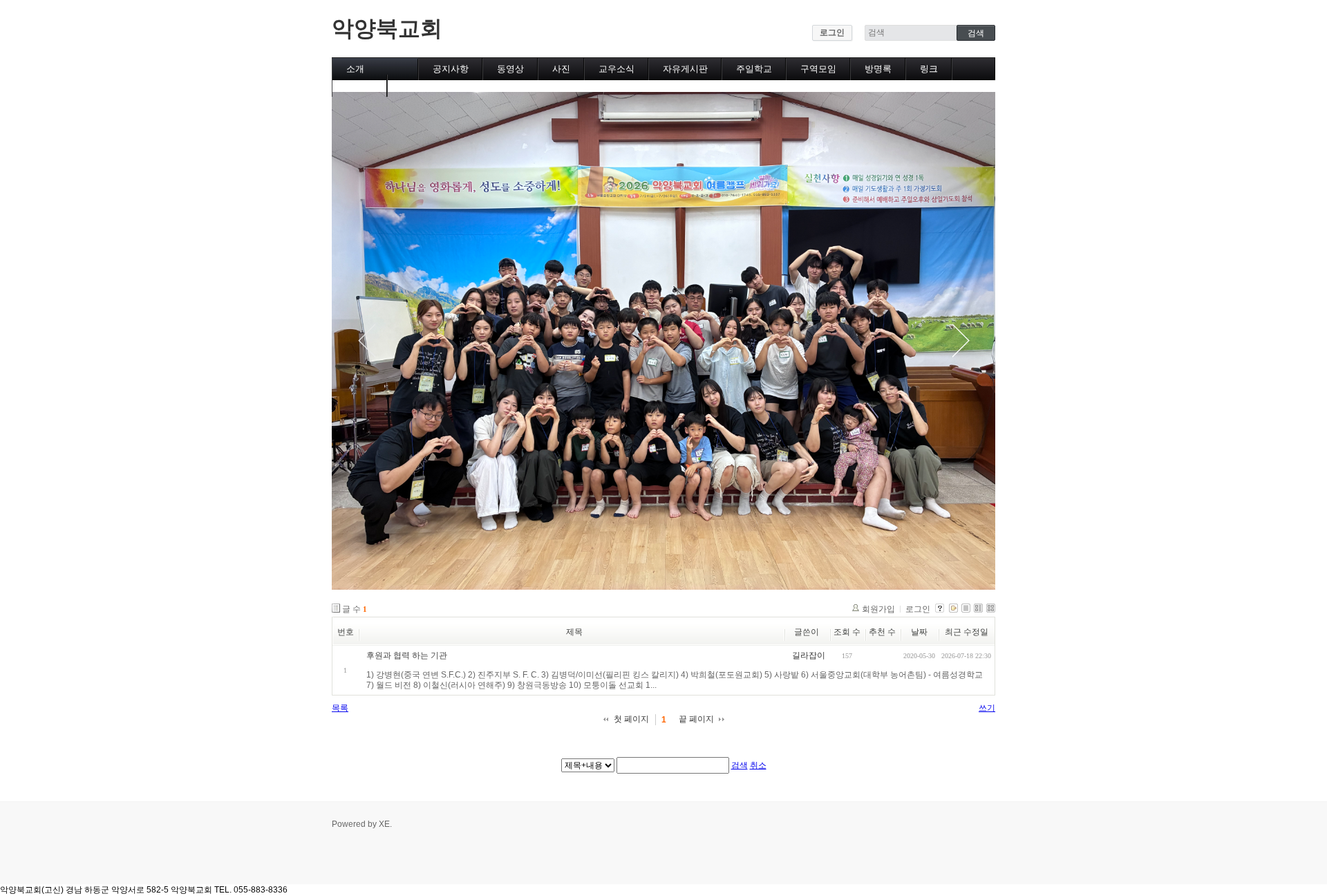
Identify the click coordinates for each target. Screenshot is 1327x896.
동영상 (510, 69)
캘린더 (359, 85)
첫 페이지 (631, 719)
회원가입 (878, 609)
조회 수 (847, 632)
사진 (561, 69)
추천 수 (882, 632)
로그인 (832, 32)
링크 (929, 69)
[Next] (960, 341)
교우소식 (616, 69)
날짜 (919, 632)
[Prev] (366, 341)
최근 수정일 (966, 632)
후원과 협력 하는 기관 (406, 655)
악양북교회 (387, 28)
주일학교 (754, 69)
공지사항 (451, 69)
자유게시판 (685, 69)
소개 (355, 69)
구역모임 (818, 69)
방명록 (878, 69)
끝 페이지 (696, 719)
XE (384, 824)
